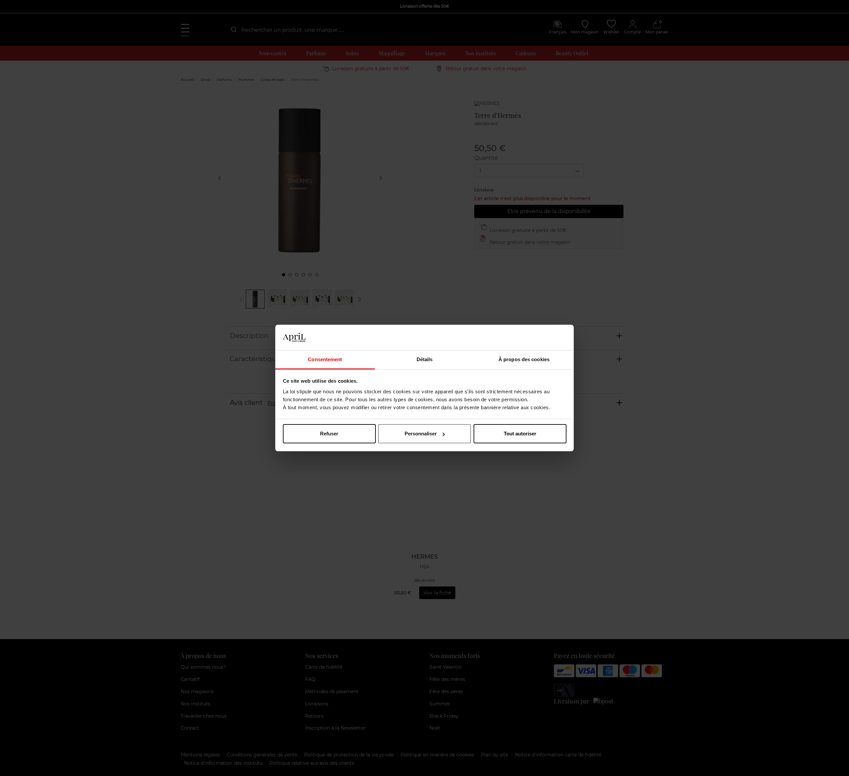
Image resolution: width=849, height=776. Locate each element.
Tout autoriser (520, 433)
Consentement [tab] (325, 359)
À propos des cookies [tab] (524, 359)
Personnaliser (421, 433)
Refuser (329, 433)
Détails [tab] (425, 359)
